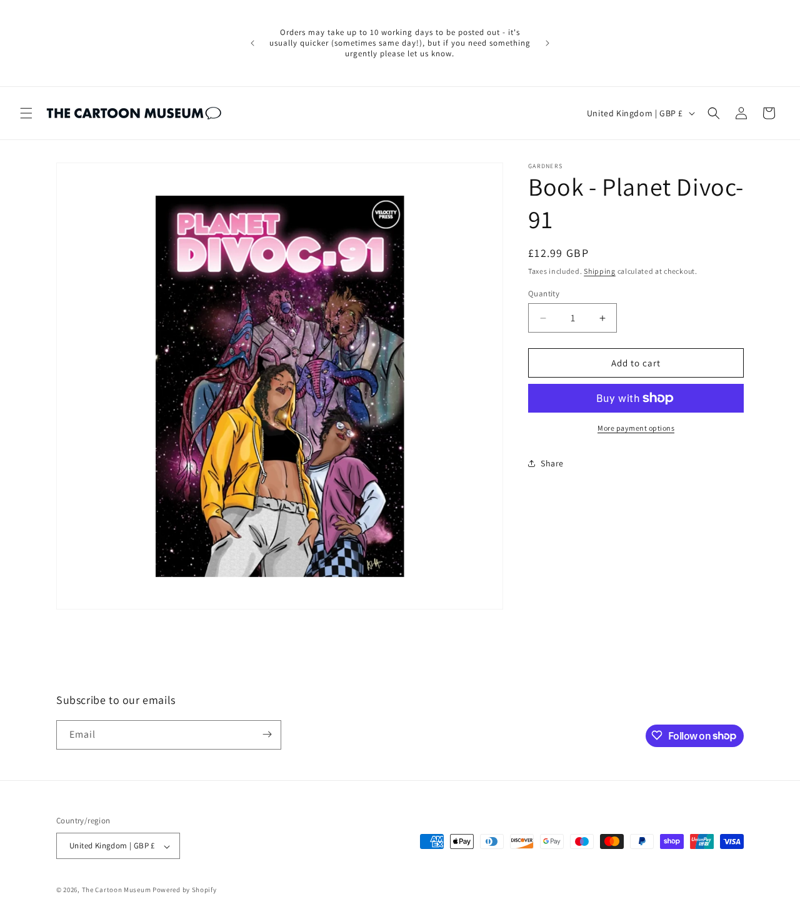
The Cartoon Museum (116, 890)
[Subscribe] (267, 734)
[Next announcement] (547, 43)
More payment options (636, 428)
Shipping (600, 271)
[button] (26, 113)
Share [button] (552, 463)
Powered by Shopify (184, 890)
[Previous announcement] (252, 43)
